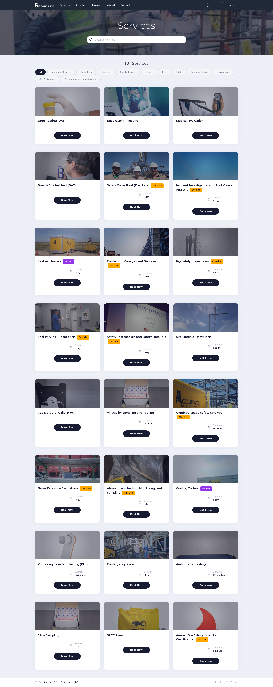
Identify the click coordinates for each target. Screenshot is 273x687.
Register (233, 4)
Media (149, 72)
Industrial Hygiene (61, 72)
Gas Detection (47, 79)
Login (215, 4)
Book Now (67, 135)
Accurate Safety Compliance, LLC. (61, 682)
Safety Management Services (80, 79)
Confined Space (199, 72)
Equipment (224, 72)
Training (106, 72)
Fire (164, 72)
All (40, 72)
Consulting (86, 72)
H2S (178, 72)
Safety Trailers (128, 72)
